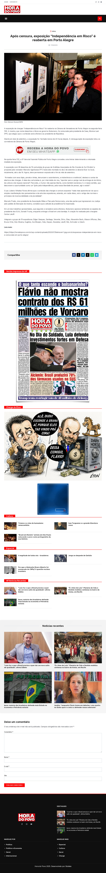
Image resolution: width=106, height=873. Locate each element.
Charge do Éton (13, 407)
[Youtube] (101, 2)
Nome (6, 757)
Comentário (8, 732)
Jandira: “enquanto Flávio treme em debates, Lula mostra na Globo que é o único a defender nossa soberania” (77, 706)
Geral (54, 31)
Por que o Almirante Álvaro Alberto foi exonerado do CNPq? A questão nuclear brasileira (34, 569)
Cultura (9, 516)
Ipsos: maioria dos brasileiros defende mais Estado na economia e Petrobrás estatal (33, 602)
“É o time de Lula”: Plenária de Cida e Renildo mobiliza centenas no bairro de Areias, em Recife (83, 590)
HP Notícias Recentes (16, 581)
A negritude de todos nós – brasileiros (33, 555)
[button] (6, 18)
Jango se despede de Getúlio (80, 555)
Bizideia (68, 866)
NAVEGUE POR (9, 839)
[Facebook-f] (96, 2)
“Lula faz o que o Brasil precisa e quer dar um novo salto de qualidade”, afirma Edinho (34, 590)
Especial (10, 548)
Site (5, 775)
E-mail (6, 766)
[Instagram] (98, 2)
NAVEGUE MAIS (63, 839)
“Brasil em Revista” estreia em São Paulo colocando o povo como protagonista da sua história (34, 537)
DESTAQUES (61, 806)
